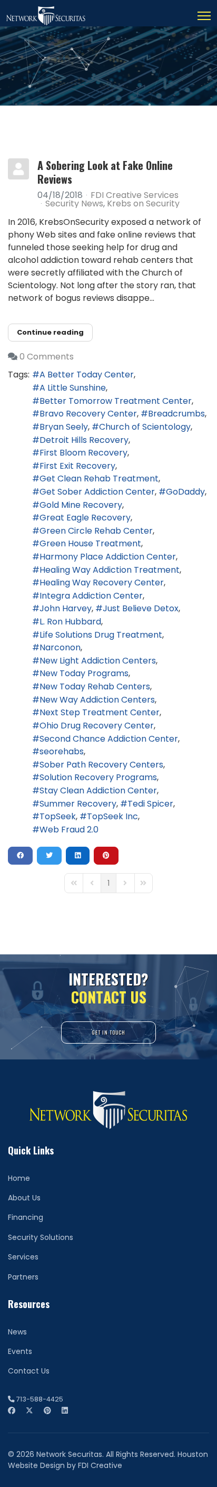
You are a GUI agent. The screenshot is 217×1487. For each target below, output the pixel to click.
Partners (23, 1277)
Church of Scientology (145, 427)
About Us (24, 1197)
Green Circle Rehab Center (96, 531)
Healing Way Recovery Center (102, 582)
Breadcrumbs (176, 414)
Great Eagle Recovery (85, 518)
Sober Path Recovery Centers (101, 765)
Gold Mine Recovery (81, 505)
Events (20, 1351)
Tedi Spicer (150, 804)
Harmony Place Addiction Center (108, 557)
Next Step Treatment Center (100, 712)
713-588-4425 (39, 1399)
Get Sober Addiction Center (97, 492)
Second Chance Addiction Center (109, 739)
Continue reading (50, 332)
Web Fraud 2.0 (69, 829)
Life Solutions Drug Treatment (101, 635)
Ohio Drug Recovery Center (97, 725)
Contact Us (29, 1371)
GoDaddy (185, 492)
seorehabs (62, 751)
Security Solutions (40, 1237)
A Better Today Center (87, 374)
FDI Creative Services (135, 195)
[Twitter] (29, 1410)
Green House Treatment (90, 543)
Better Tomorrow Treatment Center (116, 401)
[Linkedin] (65, 1410)
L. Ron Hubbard (70, 621)
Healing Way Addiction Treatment (110, 570)
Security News (74, 204)
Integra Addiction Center (91, 596)
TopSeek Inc (112, 816)
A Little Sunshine (73, 388)
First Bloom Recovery (83, 453)
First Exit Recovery (77, 466)
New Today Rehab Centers (95, 686)
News (17, 1332)
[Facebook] (11, 1410)
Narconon (60, 647)
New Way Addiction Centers (97, 700)
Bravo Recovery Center (88, 414)
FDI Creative (100, 1465)
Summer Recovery (78, 804)
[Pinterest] (47, 1410)
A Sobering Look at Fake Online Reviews (105, 172)
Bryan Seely (64, 427)
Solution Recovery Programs (98, 777)
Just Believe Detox (141, 608)
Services (23, 1257)
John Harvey (66, 608)
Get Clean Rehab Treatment (99, 478)
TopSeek (58, 816)
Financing (25, 1217)
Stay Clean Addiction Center (98, 790)
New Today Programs (84, 673)
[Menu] (204, 16)
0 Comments (46, 357)
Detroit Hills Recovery (84, 440)
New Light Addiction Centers (98, 661)
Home (19, 1178)
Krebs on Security (143, 204)
